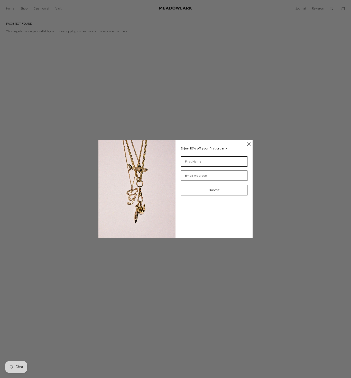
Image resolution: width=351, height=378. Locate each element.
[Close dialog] (249, 144)
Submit (214, 190)
